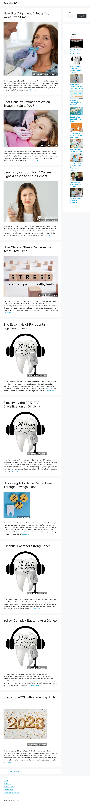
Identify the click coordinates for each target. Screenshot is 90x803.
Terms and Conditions (11, 793)
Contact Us (7, 784)
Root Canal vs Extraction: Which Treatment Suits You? (27, 103)
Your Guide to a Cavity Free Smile (76, 151)
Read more (34, 90)
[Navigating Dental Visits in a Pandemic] (76, 192)
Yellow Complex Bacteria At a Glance (30, 620)
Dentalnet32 (10, 3)
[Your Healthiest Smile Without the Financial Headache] (76, 157)
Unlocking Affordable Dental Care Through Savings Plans (28, 485)
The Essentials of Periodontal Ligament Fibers (25, 326)
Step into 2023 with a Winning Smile (30, 697)
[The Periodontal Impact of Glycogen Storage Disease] (76, 60)
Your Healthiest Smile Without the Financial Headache (76, 167)
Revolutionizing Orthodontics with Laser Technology (76, 86)
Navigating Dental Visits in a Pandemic (76, 200)
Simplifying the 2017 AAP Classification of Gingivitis (22, 404)
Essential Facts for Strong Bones (27, 546)
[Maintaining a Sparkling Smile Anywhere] (76, 94)
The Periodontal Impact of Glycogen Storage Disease (76, 69)
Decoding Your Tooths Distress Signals (75, 119)
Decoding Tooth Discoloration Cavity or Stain (75, 52)
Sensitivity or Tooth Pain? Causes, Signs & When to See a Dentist (28, 174)
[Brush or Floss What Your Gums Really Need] (76, 127)
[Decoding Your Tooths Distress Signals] (76, 111)
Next (16, 771)
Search (69, 12)
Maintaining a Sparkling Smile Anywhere (75, 103)
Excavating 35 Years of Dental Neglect (75, 184)
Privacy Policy (8, 790)
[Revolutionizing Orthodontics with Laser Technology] (76, 78)
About (6, 781)
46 (11, 771)
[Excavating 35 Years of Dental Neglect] (76, 176)
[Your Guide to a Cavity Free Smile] (76, 143)
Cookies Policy (9, 787)
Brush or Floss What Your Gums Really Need (76, 135)
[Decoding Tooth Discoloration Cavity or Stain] (76, 43)
